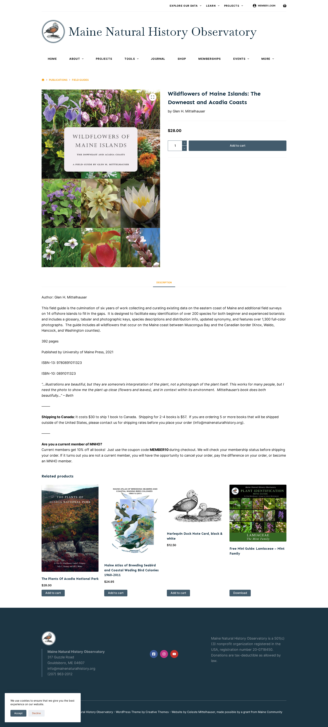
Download (240, 593)
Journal (158, 58)
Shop (182, 58)
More (265, 58)
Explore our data (184, 5)
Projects (231, 5)
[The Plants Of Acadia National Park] (70, 528)
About (74, 58)
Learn (211, 5)
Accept (18, 713)
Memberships (209, 58)
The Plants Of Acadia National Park (70, 579)
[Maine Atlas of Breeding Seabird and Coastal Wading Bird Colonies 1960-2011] (132, 521)
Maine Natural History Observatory (163, 31)
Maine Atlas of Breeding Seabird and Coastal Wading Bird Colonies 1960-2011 (131, 570)
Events (239, 58)
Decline (36, 713)
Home (52, 58)
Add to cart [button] (53, 593)
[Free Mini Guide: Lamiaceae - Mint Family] (257, 513)
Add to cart (237, 145)
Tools (130, 58)
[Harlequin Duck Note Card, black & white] (195, 506)
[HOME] (43, 80)
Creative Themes (157, 712)
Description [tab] (164, 282)
